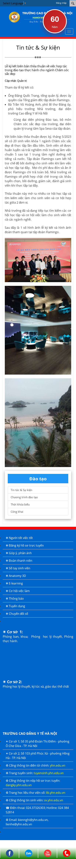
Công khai (17, 511)
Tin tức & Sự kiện (21, 490)
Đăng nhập (61, 2)
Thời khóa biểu (20, 504)
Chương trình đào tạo (24, 497)
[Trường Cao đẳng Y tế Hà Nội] (39, 16)
